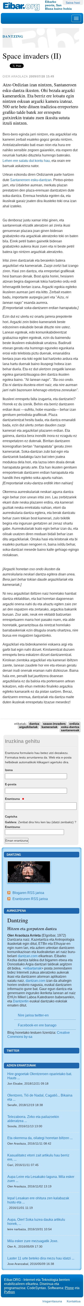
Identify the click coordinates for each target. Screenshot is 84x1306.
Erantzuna (13, 798)
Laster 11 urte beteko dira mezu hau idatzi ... (40, 1258)
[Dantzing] (28, 872)
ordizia (74, 723)
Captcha (11, 816)
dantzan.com (27, 956)
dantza (34, 723)
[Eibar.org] (22, 6)
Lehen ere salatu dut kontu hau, (27, 161)
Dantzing (13, 36)
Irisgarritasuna (52, 1301)
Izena (9, 770)
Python (9, 1292)
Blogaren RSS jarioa (28, 893)
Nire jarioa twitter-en (33, 1015)
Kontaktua (74, 1301)
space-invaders (54, 723)
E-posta (10, 784)
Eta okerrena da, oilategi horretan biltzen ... (40, 1138)
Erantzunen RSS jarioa (30, 899)
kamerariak (50, 727)
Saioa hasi (73, 2)
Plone (69, 1288)
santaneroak (70, 730)
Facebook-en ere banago (37, 1025)
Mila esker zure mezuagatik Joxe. (32, 1241)
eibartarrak (33, 968)
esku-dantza (70, 727)
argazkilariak (28, 727)
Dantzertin (21, 1001)
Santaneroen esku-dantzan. (31, 180)
